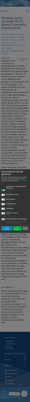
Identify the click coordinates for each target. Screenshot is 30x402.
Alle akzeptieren (17, 228)
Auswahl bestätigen (6, 228)
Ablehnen (25, 228)
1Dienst (8, 192)
